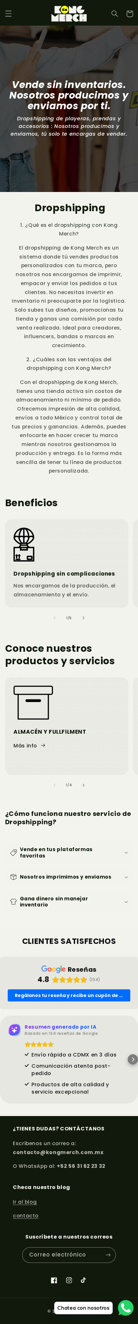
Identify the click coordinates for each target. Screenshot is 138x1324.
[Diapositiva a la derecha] (83, 618)
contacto (26, 1215)
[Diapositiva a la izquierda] (54, 618)
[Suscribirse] (107, 1255)
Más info (25, 745)
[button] (8, 13)
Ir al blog (25, 1202)
